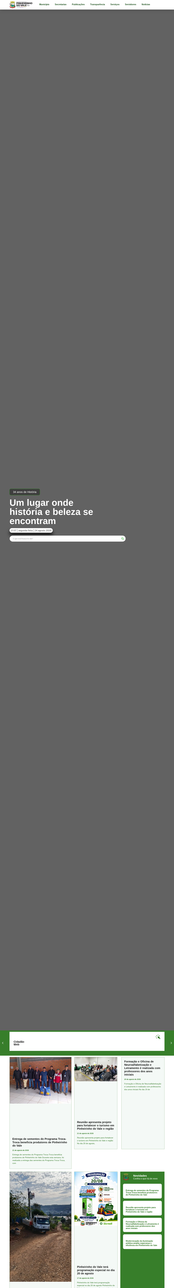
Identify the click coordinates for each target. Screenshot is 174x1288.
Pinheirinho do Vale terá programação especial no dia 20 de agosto (96, 1270)
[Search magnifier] (123, 538)
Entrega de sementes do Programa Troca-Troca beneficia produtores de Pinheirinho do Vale (39, 1142)
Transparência (97, 4)
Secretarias (60, 4)
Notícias (146, 4)
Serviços (114, 4)
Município (44, 4)
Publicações (78, 4)
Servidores (130, 4)
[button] (25, 492)
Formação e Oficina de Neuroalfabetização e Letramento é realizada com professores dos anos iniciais (142, 1068)
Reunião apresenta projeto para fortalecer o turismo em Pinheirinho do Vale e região (95, 1125)
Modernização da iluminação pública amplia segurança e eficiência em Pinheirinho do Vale (141, 1243)
